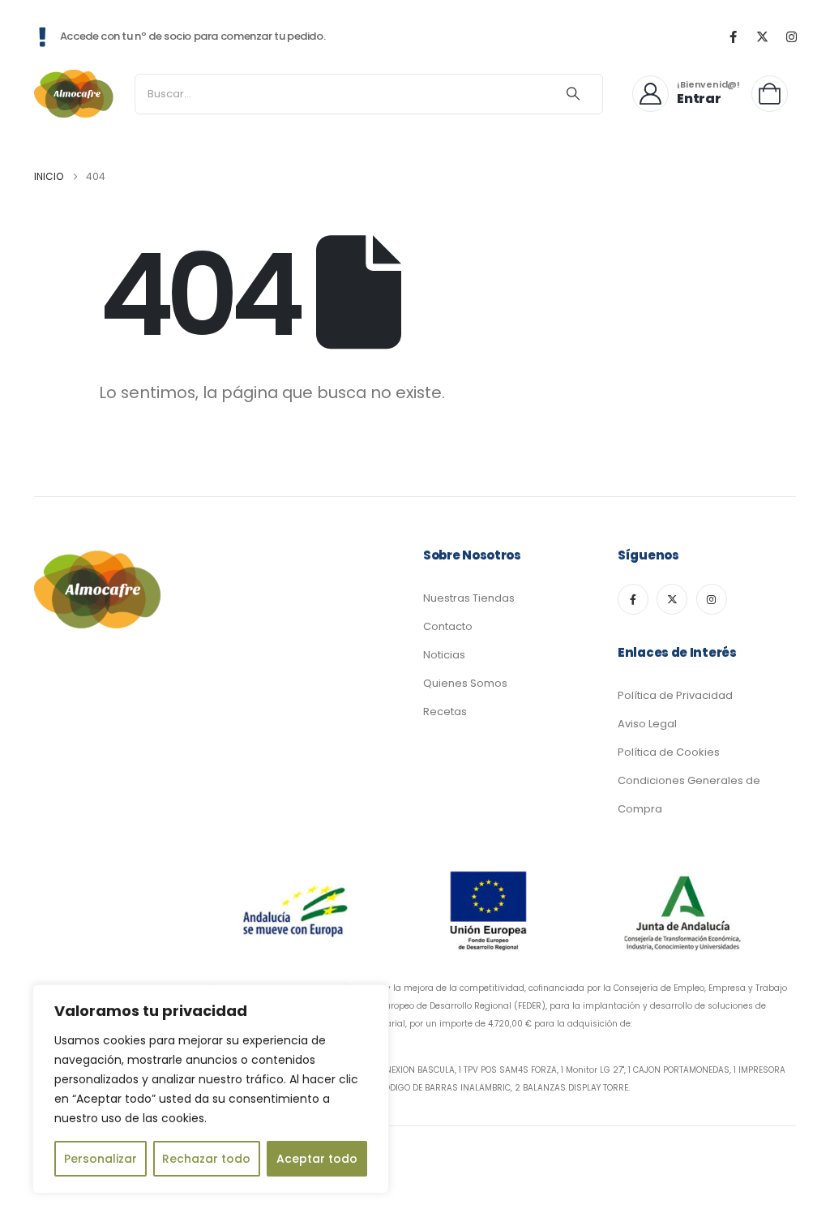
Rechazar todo (206, 1159)
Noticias (444, 654)
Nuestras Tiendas (469, 598)
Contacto (448, 626)
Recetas (445, 711)
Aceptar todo (316, 1159)
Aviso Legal (647, 723)
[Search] (573, 94)
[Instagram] (791, 36)
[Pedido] (773, 93)
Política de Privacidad (675, 695)
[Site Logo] (74, 93)
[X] (762, 36)
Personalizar (100, 1159)
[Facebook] (733, 36)
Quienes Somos (465, 683)
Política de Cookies (669, 752)
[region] (210, 1089)
